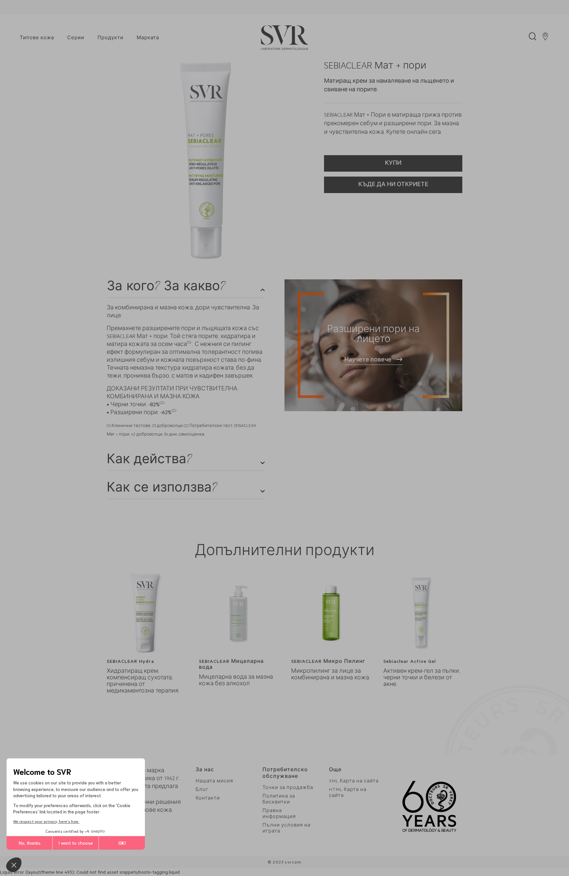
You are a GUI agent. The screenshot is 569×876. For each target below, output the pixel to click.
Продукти (110, 38)
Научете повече (368, 360)
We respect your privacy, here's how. (46, 821)
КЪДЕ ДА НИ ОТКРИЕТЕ (393, 185)
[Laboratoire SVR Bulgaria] (284, 38)
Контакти (208, 798)
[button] (14, 865)
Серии (75, 38)
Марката (148, 38)
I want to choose (75, 843)
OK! (122, 843)
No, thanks (30, 843)
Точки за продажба (287, 788)
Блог (202, 790)
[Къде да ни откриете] (545, 38)
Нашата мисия (214, 781)
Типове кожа (37, 38)
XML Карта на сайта (354, 781)
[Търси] (532, 38)
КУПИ (393, 164)
